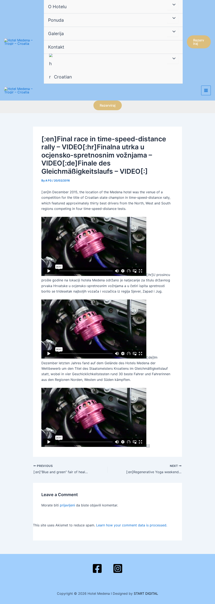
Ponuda (56, 20)
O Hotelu (57, 6)
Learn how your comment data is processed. (131, 525)
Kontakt (56, 47)
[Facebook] (97, 568)
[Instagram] (118, 568)
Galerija (56, 33)
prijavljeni (67, 505)
